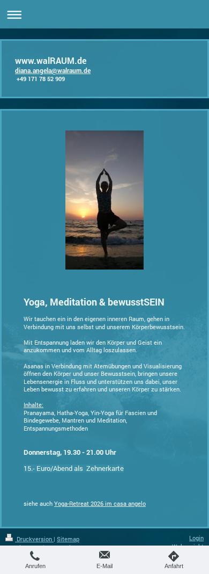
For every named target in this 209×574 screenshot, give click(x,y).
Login (196, 538)
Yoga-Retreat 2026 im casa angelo (100, 503)
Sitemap (68, 539)
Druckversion (34, 539)
